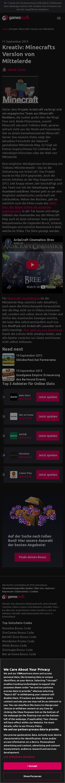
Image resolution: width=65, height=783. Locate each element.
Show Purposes (32, 776)
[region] (32, 721)
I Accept (32, 766)
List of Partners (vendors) (19, 757)
